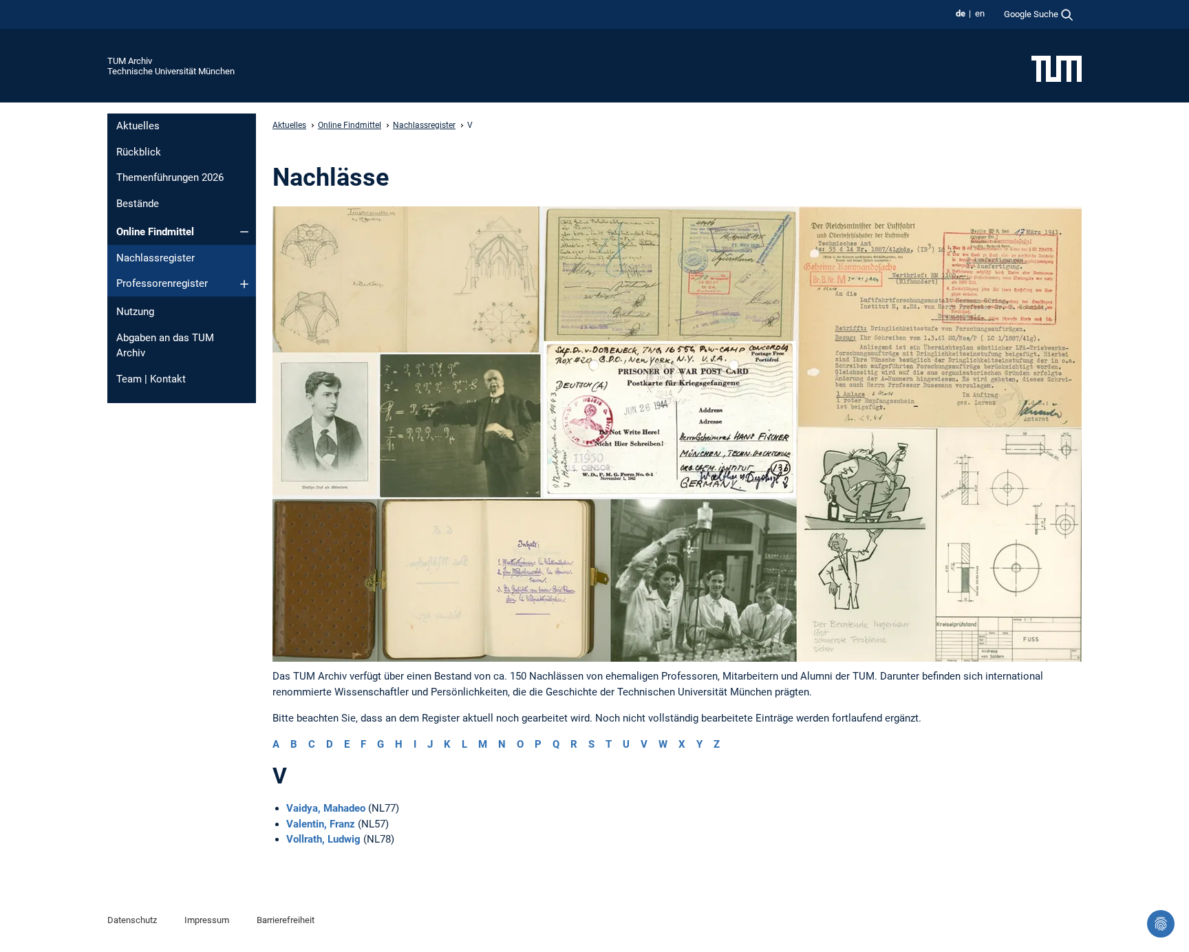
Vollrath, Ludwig (323, 839)
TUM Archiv (129, 61)
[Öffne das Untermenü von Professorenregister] (244, 284)
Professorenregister (162, 283)
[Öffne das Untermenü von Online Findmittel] (244, 232)
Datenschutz (132, 920)
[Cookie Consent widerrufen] (1161, 924)
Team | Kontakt (151, 379)
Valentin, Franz (320, 824)
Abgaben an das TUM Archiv (165, 346)
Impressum (206, 920)
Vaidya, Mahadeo (325, 808)
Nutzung (135, 311)
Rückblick (138, 152)
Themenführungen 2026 (170, 177)
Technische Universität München (171, 71)
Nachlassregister (155, 258)
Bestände (137, 203)
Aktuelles (138, 126)
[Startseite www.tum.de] (1056, 68)
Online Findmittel (155, 232)
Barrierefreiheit (285, 920)
